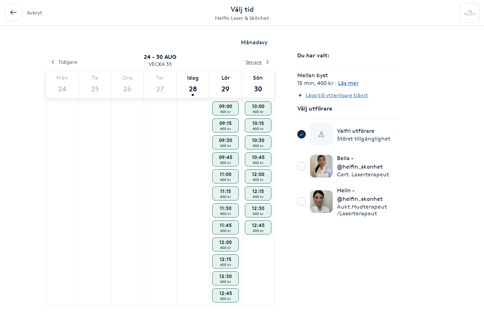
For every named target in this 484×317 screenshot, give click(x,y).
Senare (254, 62)
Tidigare (67, 62)
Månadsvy (254, 42)
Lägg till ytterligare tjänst (337, 95)
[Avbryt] (13, 13)
